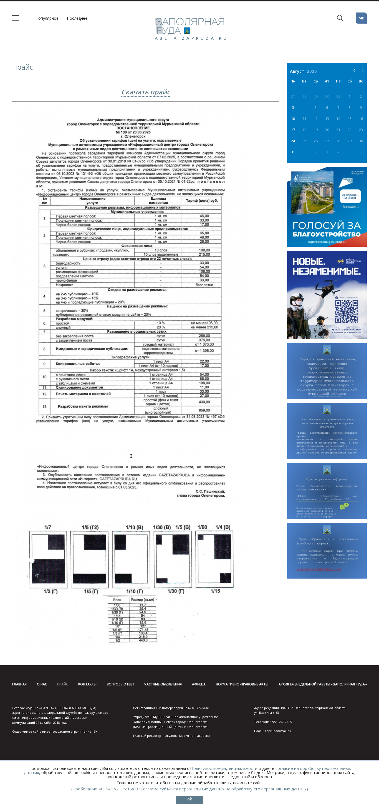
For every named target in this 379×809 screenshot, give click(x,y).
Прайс (62, 684)
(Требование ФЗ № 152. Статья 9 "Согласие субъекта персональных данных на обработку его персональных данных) (189, 789)
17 (293, 129)
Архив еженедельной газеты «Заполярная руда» (323, 684)
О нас (42, 684)
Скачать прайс (145, 91)
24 (293, 140)
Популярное (47, 18)
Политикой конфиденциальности (223, 768)
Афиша (199, 684)
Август (297, 71)
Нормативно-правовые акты (242, 684)
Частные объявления (163, 684)
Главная (19, 684)
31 (293, 151)
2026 (312, 71)
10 (293, 118)
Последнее (77, 18)
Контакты (87, 684)
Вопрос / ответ (120, 684)
